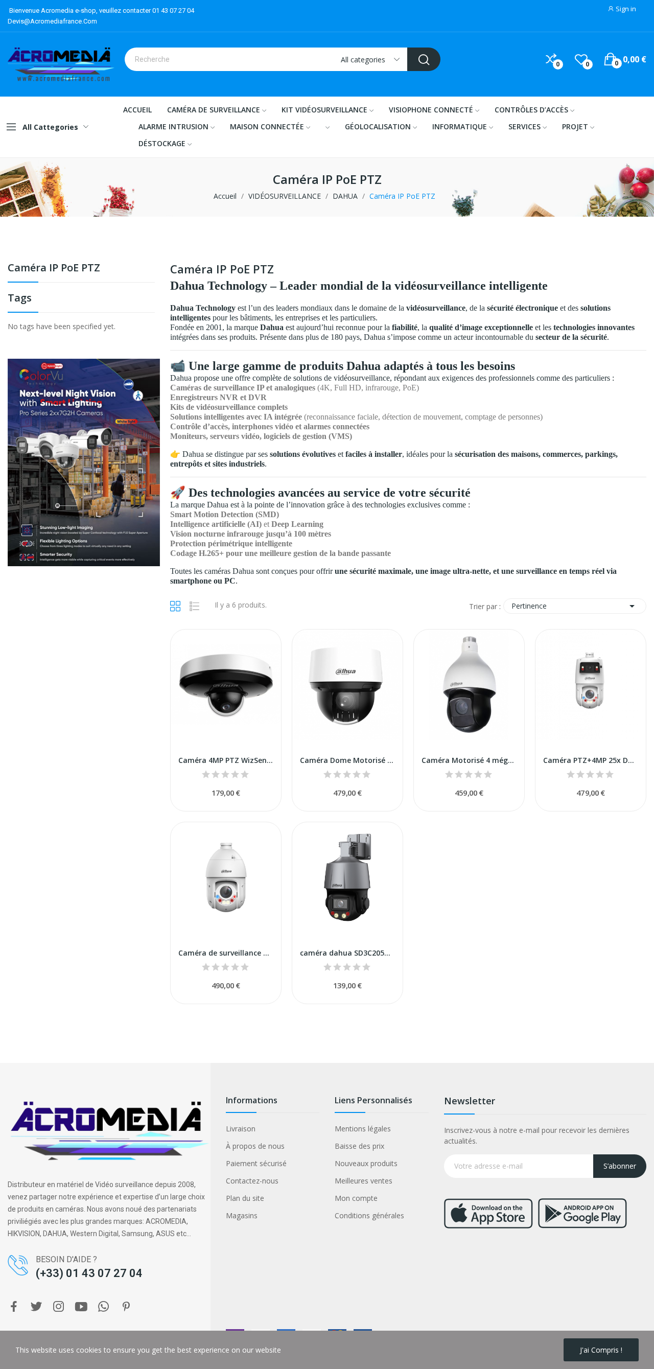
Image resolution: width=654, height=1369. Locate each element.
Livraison (240, 1128)
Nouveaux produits (366, 1163)
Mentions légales (363, 1128)
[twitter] (36, 1307)
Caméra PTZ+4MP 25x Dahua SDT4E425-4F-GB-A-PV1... (590, 760)
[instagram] (59, 1307)
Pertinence (574, 606)
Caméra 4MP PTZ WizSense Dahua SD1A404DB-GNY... (225, 760)
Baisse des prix (359, 1146)
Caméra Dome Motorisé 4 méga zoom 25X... (347, 760)
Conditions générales (369, 1215)
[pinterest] (126, 1307)
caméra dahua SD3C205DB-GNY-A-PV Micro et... (347, 953)
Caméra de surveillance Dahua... (225, 953)
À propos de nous (255, 1146)
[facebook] (14, 1307)
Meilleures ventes (363, 1181)
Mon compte (356, 1198)
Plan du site (245, 1198)
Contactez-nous (252, 1181)
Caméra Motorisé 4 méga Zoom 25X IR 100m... (469, 760)
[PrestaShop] (84, 462)
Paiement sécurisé (256, 1163)
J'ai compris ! (601, 1350)
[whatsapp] (104, 1307)
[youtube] (81, 1307)
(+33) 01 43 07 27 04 (89, 1273)
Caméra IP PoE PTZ (54, 268)
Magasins (242, 1215)
